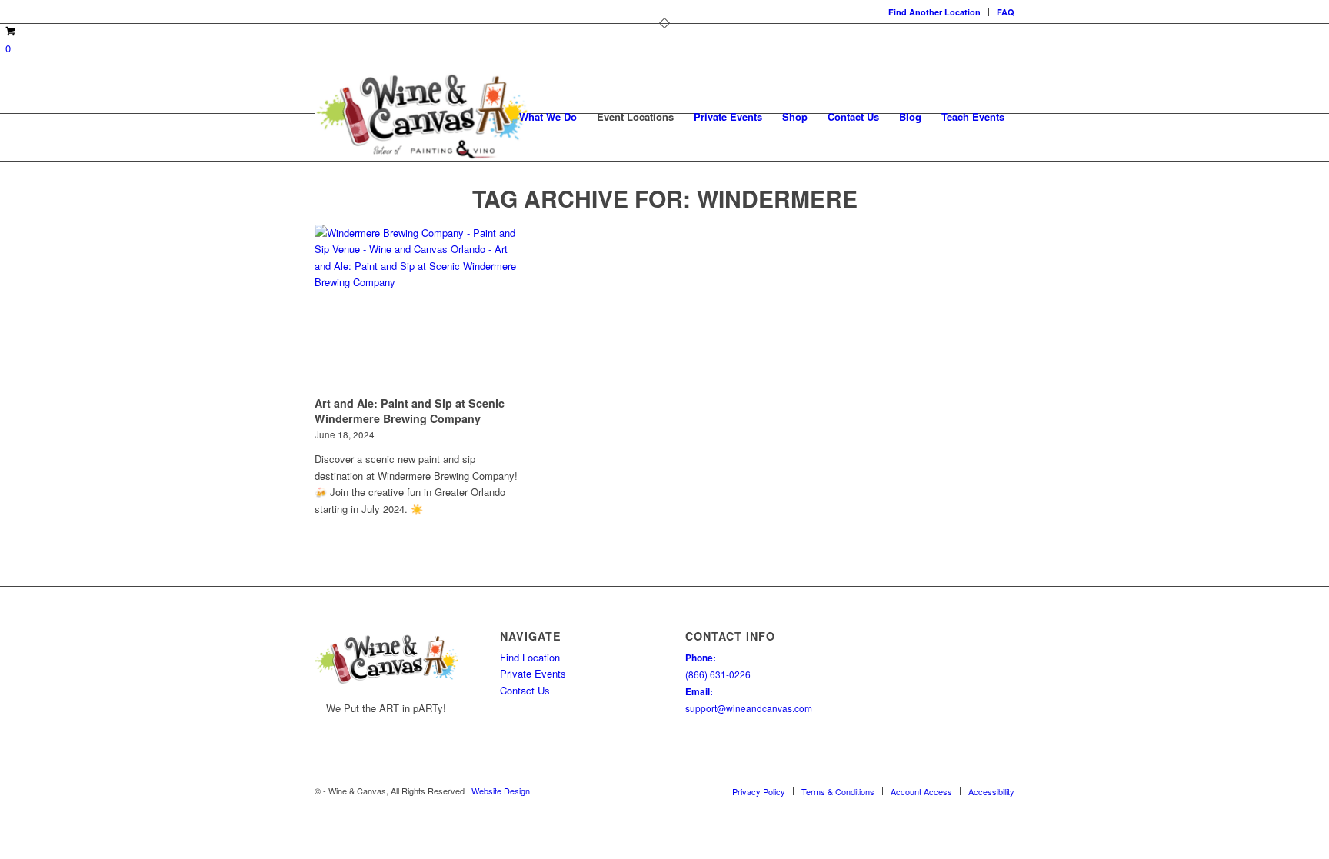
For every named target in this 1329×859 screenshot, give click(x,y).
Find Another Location (934, 12)
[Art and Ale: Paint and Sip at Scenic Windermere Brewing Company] (417, 308)
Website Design (500, 790)
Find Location (530, 657)
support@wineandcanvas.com (748, 707)
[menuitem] (935, 12)
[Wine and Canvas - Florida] (421, 116)
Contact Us (525, 690)
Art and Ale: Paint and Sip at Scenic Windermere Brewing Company (410, 410)
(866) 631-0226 (718, 674)
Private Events (533, 673)
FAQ (1005, 12)
